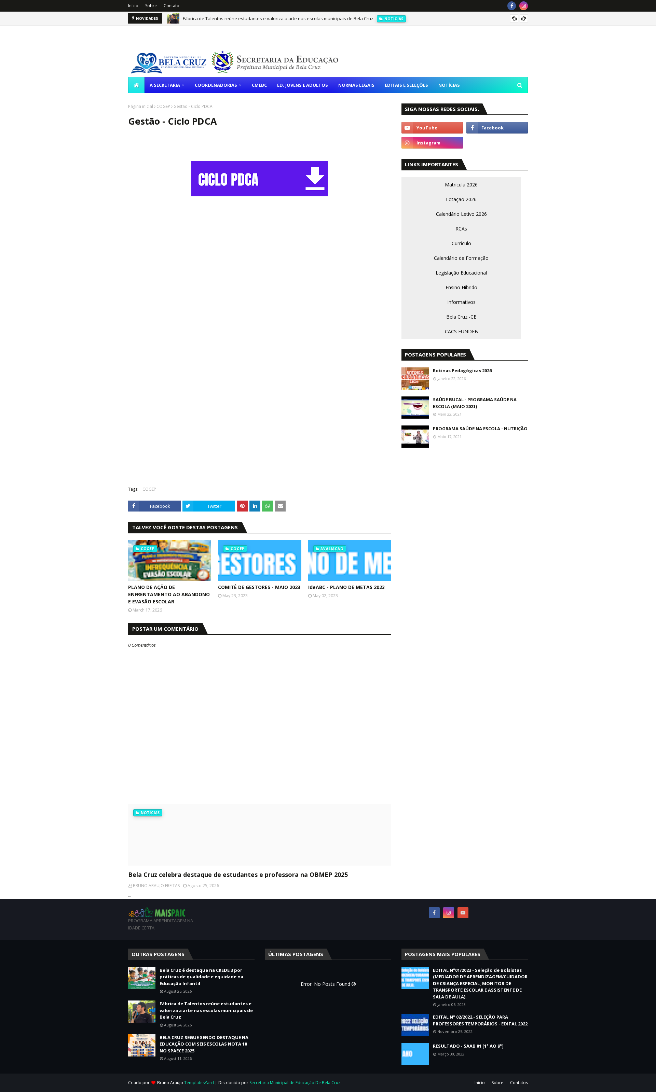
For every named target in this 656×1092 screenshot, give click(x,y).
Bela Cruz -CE (461, 316)
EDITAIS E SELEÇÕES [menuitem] (406, 85)
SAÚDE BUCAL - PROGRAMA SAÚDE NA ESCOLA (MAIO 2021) (475, 402)
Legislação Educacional (461, 272)
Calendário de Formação (461, 258)
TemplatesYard (199, 1083)
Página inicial (140, 106)
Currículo (461, 243)
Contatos (519, 1083)
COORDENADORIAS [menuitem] (216, 85)
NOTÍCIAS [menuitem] (449, 85)
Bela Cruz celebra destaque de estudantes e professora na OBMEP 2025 (238, 874)
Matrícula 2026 (461, 184)
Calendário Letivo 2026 (461, 214)
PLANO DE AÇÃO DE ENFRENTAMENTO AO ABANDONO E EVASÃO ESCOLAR (169, 594)
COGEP (163, 106)
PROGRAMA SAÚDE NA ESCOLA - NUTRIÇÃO (480, 428)
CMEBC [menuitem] (259, 85)
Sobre (151, 6)
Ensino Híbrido (461, 287)
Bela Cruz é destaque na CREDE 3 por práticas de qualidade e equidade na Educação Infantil (201, 976)
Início (133, 6)
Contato (171, 6)
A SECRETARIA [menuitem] (165, 85)
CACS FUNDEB (461, 331)
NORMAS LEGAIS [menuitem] (356, 85)
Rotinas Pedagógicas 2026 (462, 370)
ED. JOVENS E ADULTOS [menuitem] (302, 85)
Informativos (461, 302)
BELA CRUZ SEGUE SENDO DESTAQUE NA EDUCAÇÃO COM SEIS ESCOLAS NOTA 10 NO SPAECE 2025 (204, 1044)
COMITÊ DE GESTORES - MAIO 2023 (259, 587)
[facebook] (511, 5)
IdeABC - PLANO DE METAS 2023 (346, 587)
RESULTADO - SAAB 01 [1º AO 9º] (468, 1046)
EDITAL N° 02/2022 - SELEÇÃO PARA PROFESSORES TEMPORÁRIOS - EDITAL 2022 (480, 1020)
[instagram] (523, 5)
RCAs (461, 228)
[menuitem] (136, 85)
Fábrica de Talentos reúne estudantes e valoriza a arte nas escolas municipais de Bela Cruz (278, 18)
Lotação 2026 (461, 199)
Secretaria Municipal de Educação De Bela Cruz (294, 1083)
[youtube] (432, 128)
